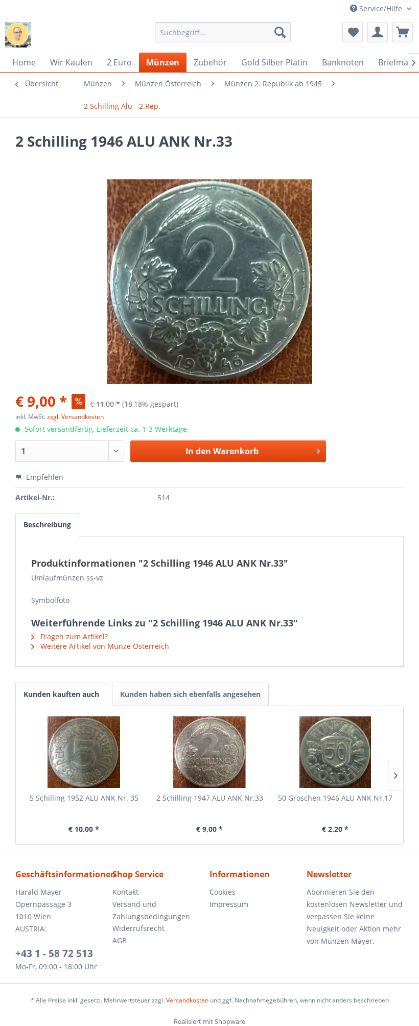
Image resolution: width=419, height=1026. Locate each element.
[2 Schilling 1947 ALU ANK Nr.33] (209, 752)
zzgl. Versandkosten (75, 416)
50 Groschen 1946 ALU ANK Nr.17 (335, 798)
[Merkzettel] (352, 32)
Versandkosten (187, 1000)
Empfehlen (43, 477)
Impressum (229, 904)
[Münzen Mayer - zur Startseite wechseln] (18, 35)
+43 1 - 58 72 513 (54, 953)
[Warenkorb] (402, 32)
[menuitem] (223, 32)
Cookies (223, 892)
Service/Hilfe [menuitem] (380, 8)
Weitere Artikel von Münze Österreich (103, 646)
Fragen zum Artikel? (73, 636)
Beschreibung (47, 524)
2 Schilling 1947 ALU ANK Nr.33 (209, 798)
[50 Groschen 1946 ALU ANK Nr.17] (335, 752)
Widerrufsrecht (138, 928)
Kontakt (125, 892)
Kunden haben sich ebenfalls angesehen (190, 694)
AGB (119, 940)
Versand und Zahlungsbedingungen (151, 910)
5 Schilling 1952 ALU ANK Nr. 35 (84, 798)
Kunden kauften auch (61, 694)
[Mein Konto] (377, 32)
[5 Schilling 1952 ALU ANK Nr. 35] (84, 752)
